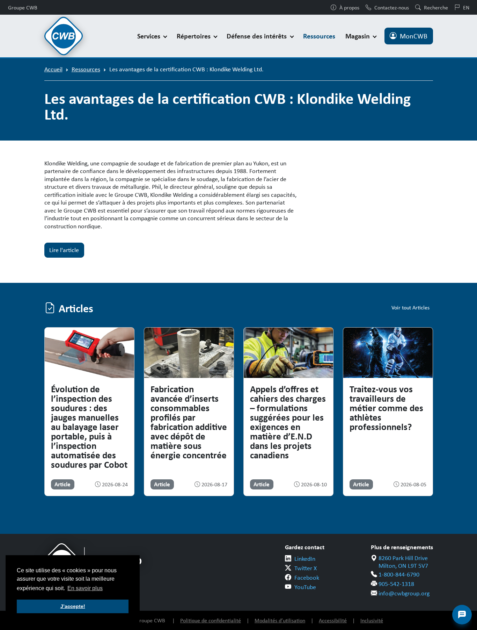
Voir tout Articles (410, 307)
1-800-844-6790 (399, 574)
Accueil (53, 69)
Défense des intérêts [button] (257, 36)
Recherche (436, 7)
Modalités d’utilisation (280, 620)
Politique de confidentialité (210, 620)
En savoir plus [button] (85, 588)
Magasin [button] (358, 36)
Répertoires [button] (194, 36)
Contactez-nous (391, 7)
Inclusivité (371, 620)
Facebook (306, 577)
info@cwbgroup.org (404, 593)
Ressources (319, 36)
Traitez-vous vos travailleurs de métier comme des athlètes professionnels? (386, 407)
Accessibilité (333, 620)
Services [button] (149, 36)
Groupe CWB (22, 7)
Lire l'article (64, 250)
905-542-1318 (396, 584)
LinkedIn (304, 558)
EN (466, 7)
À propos (349, 7)
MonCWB (413, 36)
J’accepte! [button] (72, 606)
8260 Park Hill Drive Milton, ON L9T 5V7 (403, 562)
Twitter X (305, 568)
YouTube (305, 587)
